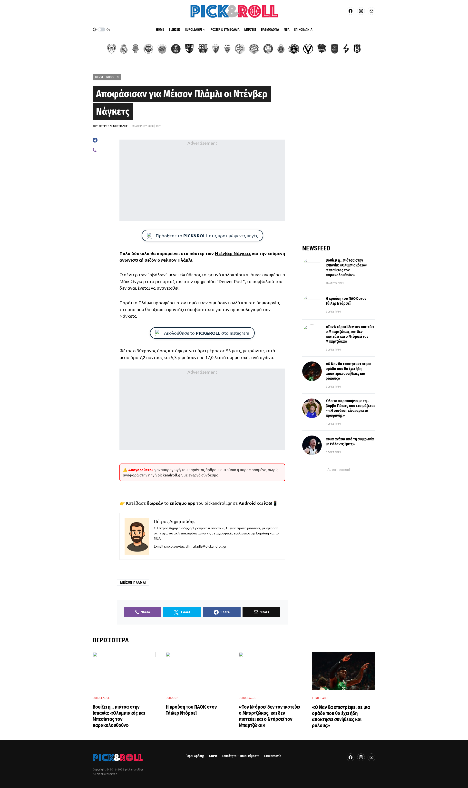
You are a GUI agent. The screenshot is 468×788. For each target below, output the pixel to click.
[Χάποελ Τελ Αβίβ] (176, 49)
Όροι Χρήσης (195, 756)
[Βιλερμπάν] (346, 49)
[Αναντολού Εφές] (334, 49)
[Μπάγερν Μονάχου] (254, 49)
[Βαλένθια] (135, 49)
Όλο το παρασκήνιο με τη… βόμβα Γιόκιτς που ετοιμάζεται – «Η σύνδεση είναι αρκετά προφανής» (350, 408)
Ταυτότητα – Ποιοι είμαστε (240, 756)
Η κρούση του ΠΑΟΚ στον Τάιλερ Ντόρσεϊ (346, 301)
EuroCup (172, 698)
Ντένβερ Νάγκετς (233, 253)
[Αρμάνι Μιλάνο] (268, 49)
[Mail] (371, 11)
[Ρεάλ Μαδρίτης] (123, 49)
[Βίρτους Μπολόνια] (308, 49)
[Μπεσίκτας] (357, 49)
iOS (267, 503)
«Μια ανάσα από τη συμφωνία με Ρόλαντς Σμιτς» (350, 441)
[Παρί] (293, 49)
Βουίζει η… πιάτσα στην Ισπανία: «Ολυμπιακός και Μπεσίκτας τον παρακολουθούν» (346, 267)
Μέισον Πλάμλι (133, 582)
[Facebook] (350, 11)
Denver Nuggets (106, 77)
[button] (101, 29)
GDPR (213, 756)
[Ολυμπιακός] (111, 49)
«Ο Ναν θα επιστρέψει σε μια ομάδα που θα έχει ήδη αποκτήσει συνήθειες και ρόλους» (348, 371)
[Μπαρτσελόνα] (203, 49)
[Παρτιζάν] (280, 49)
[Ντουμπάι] (227, 49)
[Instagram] (361, 11)
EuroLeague (101, 698)
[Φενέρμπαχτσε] (148, 49)
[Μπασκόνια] (322, 49)
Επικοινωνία (272, 756)
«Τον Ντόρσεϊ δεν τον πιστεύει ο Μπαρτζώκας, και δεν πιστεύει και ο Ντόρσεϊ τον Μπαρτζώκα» (350, 334)
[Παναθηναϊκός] (162, 49)
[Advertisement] (202, 180)
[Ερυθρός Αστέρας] (215, 49)
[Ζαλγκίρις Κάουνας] (189, 49)
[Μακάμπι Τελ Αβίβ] (240, 49)
